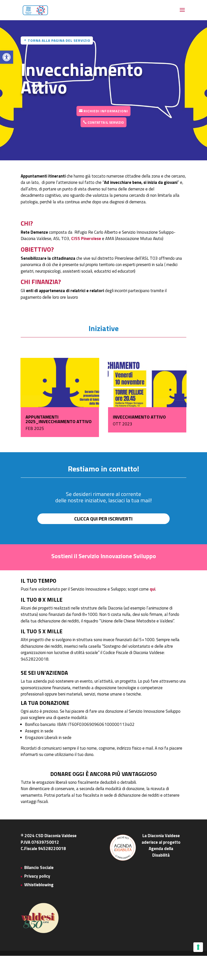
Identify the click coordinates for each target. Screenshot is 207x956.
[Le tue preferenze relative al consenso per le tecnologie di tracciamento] (198, 947)
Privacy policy (37, 876)
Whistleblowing (39, 884)
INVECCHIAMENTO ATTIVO (139, 417)
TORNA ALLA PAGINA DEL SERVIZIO (59, 40)
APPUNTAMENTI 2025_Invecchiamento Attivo (58, 419)
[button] (6, 57)
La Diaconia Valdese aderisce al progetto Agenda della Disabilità (161, 845)
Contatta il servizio (106, 122)
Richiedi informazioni (106, 111)
